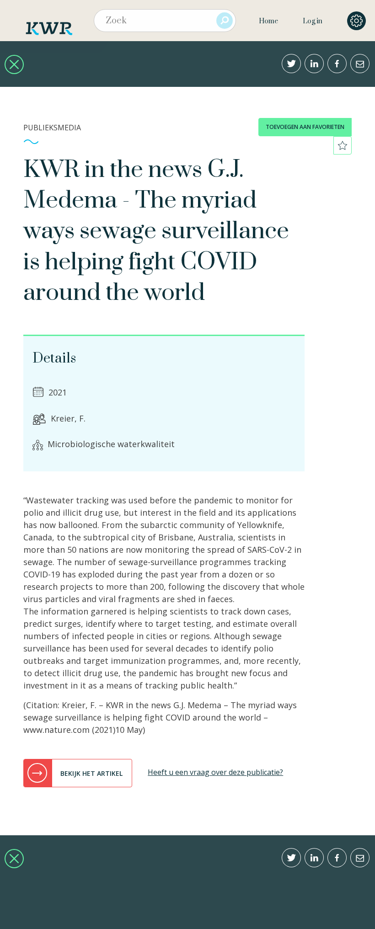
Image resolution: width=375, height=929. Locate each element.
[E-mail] (360, 63)
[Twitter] (291, 63)
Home (268, 21)
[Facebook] (337, 63)
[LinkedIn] (314, 63)
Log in (312, 21)
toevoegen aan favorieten (305, 127)
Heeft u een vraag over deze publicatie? (215, 772)
